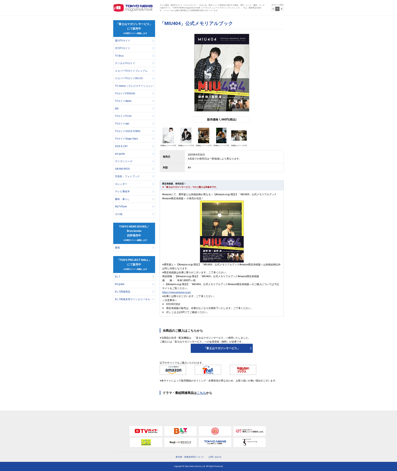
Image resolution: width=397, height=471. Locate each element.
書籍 (117, 247)
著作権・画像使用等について (190, 457)
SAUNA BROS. (123, 168)
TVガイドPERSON (125, 93)
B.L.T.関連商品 (122, 291)
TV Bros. (119, 55)
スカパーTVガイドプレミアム (131, 70)
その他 (118, 214)
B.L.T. (117, 276)
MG (117, 108)
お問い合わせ (214, 457)
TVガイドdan (122, 123)
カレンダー (121, 184)
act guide (120, 153)
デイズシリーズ (123, 161)
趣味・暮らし (122, 199)
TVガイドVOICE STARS (127, 131)
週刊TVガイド (122, 40)
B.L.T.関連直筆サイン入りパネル (132, 299)
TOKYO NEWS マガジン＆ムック (133, 7)
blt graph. (120, 284)
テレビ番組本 (122, 191)
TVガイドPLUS (123, 116)
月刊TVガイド (122, 48)
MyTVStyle (121, 206)
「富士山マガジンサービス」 (222, 348)
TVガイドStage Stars (126, 138)
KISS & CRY (121, 146)
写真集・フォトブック (127, 176)
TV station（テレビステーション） (134, 85)
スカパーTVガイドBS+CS (129, 78)
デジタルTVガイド (125, 63)
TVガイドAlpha (123, 100)
